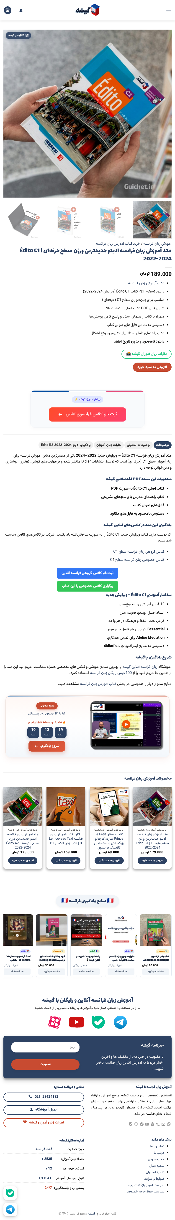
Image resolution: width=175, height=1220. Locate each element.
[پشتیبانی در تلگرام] (10, 1209)
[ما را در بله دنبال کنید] (10, 1193)
